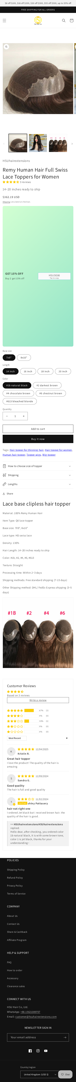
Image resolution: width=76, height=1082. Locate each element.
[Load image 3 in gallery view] (58, 143)
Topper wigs (34, 454)
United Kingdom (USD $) (36, 1074)
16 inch (28, 371)
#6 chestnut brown (50, 393)
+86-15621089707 (30, 1011)
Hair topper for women (58, 450)
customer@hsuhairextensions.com (36, 1016)
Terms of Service (16, 893)
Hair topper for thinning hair (26, 450)
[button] (4, 20)
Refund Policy (15, 877)
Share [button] (10, 493)
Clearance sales (16, 986)
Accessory (12, 978)
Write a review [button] (38, 700)
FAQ (9, 962)
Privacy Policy (14, 885)
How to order (14, 970)
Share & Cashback (17, 931)
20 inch (63, 371)
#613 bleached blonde (19, 401)
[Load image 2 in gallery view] (38, 143)
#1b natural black (17, 385)
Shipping (6, 202)
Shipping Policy (16, 869)
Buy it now (38, 439)
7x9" (9, 357)
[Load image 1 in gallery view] (18, 143)
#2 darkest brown (47, 385)
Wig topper (48, 454)
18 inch (45, 371)
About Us (12, 915)
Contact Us (13, 923)
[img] (26, 749)
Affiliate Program (17, 940)
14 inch (10, 371)
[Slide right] (72, 144)
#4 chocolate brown (18, 393)
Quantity (7, 409)
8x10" (24, 357)
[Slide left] (4, 144)
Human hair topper (14, 454)
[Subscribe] (65, 1037)
